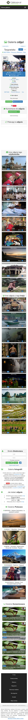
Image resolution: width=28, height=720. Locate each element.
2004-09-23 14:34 (14, 86)
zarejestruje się (17, 474)
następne (22, 46)
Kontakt (14, 697)
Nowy (15, 462)
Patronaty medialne (14, 689)
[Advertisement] (14, 25)
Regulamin (14, 686)
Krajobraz (14, 82)
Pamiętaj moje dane (14, 460)
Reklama (14, 682)
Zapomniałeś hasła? (14, 465)
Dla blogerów (14, 693)
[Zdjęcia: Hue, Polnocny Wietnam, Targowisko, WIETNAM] (14, 63)
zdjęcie (20, 49)
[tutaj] (23, 495)
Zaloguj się (8, 462)
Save (15, 105)
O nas (14, 674)
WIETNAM (6, 92)
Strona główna (5, 7)
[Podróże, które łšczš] (14, 2)
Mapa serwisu (14, 700)
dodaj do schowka (18, 101)
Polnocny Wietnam (15, 92)
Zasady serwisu (14, 678)
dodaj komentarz (13, 111)
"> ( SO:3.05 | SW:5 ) (14, 79)
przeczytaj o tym (21, 486)
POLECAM (9, 101)
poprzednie (5, 46)
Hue (23, 92)
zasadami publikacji (17, 487)
